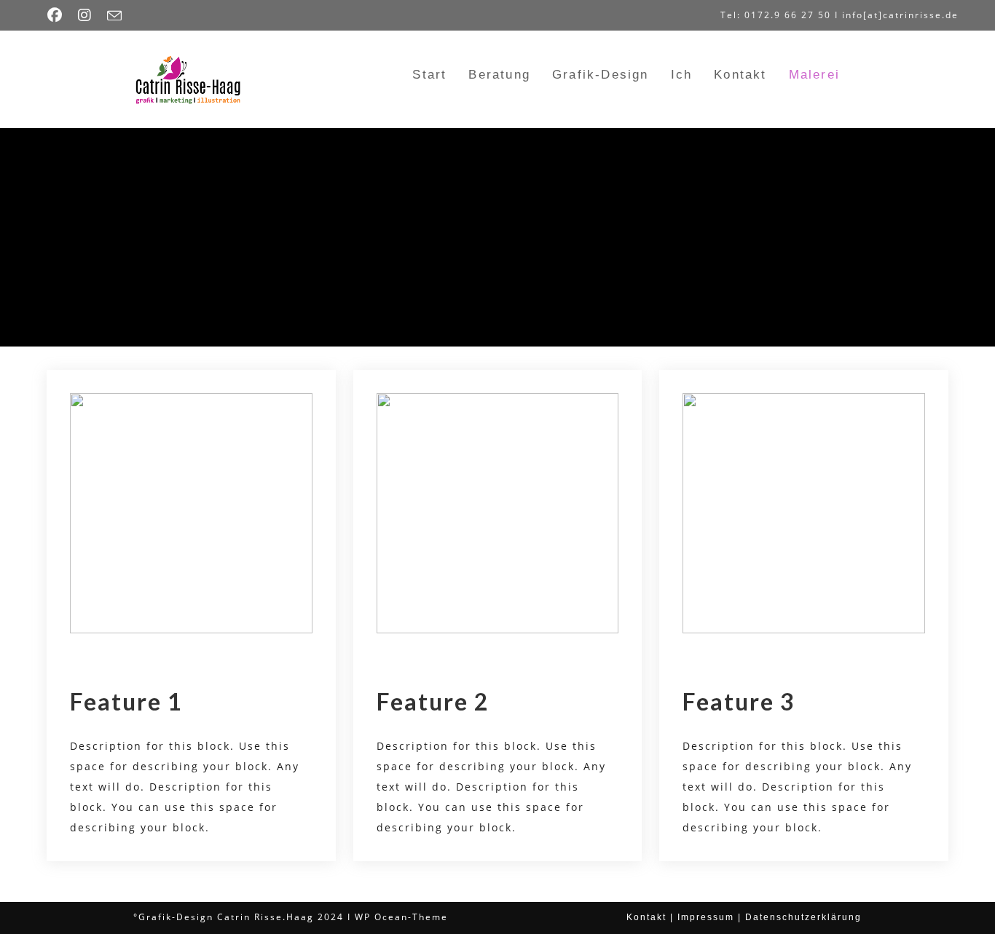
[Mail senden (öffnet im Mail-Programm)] (115, 16)
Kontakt (646, 917)
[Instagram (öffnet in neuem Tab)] (85, 15)
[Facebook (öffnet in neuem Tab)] (59, 15)
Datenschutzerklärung (803, 917)
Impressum (705, 917)
